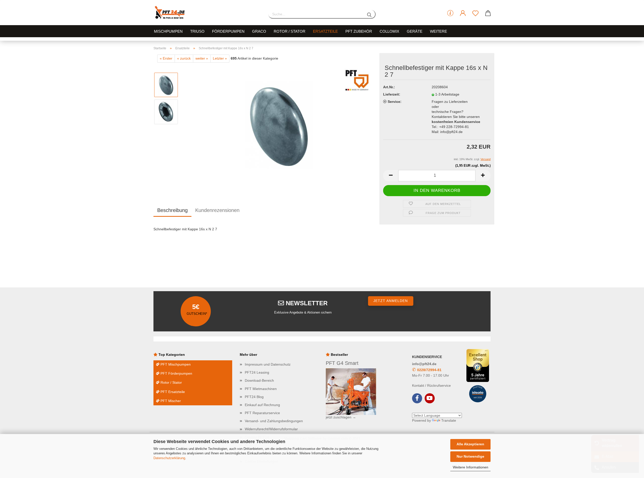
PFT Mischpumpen (175, 364)
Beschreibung (172, 210)
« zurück (184, 58)
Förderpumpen (228, 31)
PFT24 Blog (254, 397)
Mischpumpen (168, 31)
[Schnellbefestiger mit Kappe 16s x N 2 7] (279, 125)
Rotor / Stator (289, 31)
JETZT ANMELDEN (390, 301)
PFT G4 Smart (342, 363)
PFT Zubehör (358, 31)
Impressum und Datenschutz (268, 364)
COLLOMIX (389, 31)
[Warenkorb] (488, 13)
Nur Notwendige (470, 456)
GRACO (259, 31)
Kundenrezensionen (217, 210)
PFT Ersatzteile (172, 392)
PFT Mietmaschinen (261, 389)
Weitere (438, 31)
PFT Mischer (170, 401)
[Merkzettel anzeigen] (475, 13)
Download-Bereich (259, 380)
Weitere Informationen (470, 467)
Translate (448, 420)
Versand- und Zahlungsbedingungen (274, 421)
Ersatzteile (325, 31)
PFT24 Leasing (257, 372)
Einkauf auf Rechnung (262, 405)
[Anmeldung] (463, 13)
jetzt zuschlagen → (341, 417)
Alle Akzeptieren (470, 444)
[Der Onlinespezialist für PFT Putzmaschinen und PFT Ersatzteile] (207, 12)
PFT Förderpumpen (175, 373)
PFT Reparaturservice (262, 413)
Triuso (197, 31)
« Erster (166, 58)
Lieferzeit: (391, 94)
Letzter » (220, 58)
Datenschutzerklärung (169, 458)
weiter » (201, 58)
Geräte (414, 31)
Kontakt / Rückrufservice (431, 385)
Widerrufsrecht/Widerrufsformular (271, 429)
